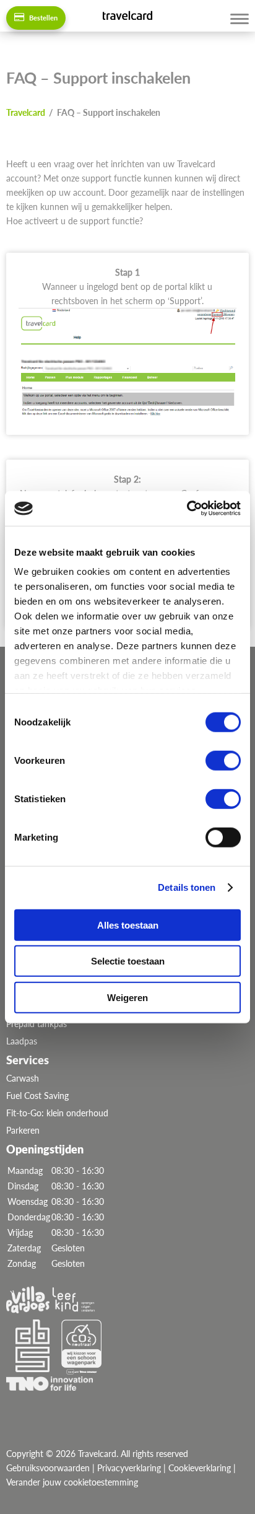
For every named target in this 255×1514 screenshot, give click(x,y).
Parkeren (23, 1130)
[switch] (223, 760)
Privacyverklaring (129, 1468)
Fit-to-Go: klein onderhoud (57, 1113)
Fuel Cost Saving (37, 1095)
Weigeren (127, 997)
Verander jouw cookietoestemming (72, 1482)
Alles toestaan (127, 924)
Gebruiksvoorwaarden (48, 1468)
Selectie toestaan (128, 961)
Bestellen (42, 18)
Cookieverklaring (199, 1468)
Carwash (22, 1078)
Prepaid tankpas (36, 1023)
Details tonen (186, 887)
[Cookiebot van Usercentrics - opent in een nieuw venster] (186, 509)
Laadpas (21, 1041)
